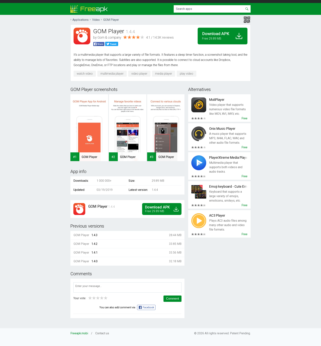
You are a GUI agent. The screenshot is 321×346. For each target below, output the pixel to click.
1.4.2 (94, 244)
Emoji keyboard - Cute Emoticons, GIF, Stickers (228, 186)
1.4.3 (94, 235)
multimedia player (112, 73)
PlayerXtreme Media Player (228, 157)
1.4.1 (94, 252)
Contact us (102, 333)
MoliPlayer (216, 100)
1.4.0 (94, 261)
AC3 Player (217, 215)
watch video (85, 73)
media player (163, 73)
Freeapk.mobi (79, 333)
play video (186, 73)
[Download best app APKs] (89, 9)
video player (139, 73)
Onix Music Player (222, 128)
